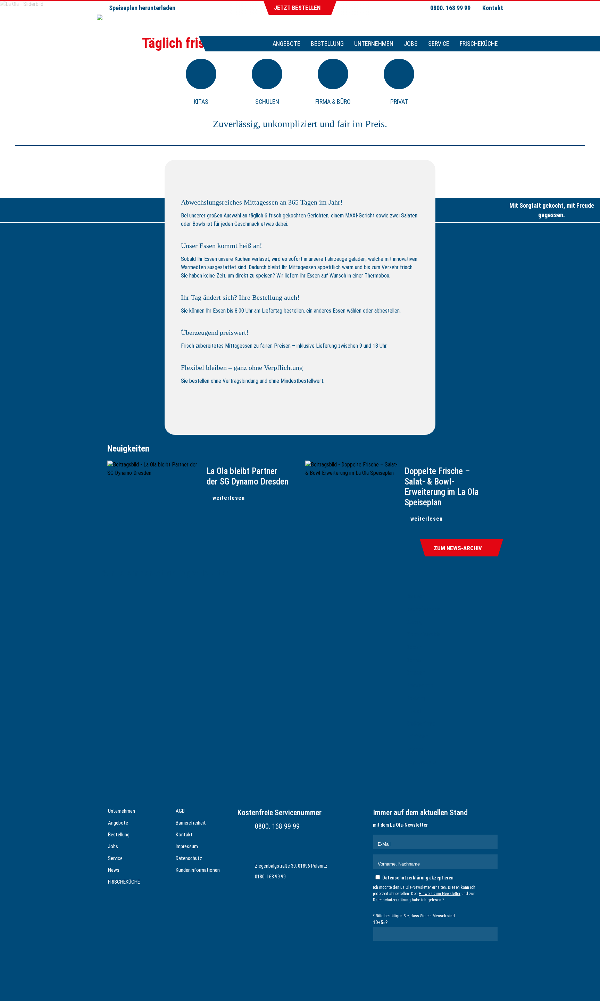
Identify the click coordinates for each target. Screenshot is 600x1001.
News (113, 870)
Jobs (411, 43)
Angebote (286, 43)
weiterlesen (228, 498)
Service (438, 43)
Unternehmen (373, 43)
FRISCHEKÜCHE (124, 882)
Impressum (187, 846)
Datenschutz (189, 858)
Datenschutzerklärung (392, 899)
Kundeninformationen (198, 870)
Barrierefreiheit (191, 823)
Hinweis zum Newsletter (439, 893)
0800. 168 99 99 (277, 826)
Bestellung (327, 43)
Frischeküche (479, 43)
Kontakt (492, 7)
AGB (180, 811)
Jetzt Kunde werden (305, 419)
